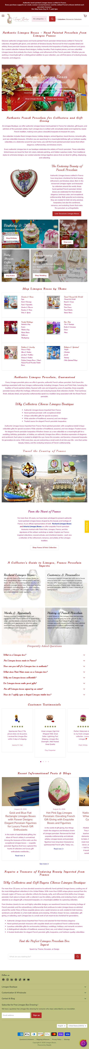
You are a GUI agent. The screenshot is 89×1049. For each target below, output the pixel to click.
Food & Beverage (26, 302)
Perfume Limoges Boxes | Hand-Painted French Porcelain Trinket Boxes (31, 362)
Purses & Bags (25, 349)
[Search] (52, 19)
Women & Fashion (26, 358)
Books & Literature (70, 327)
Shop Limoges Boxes (33, 99)
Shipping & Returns (42, 1039)
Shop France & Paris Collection (44, 547)
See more (43, 864)
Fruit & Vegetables (26, 305)
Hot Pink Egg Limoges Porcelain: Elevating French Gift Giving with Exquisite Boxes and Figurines (59, 818)
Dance (66, 330)
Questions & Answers (26, 1039)
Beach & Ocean (69, 302)
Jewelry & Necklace (27, 355)
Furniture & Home (26, 310)
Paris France (68, 307)
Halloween (24, 335)
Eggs (22, 299)
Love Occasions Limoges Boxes (67, 214)
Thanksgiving (25, 338)
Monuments (67, 305)
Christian (67, 352)
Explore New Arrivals (56, 99)
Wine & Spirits (25, 313)
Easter (23, 327)
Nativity (66, 358)
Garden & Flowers (27, 307)
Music (66, 332)
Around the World (69, 299)
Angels (66, 349)
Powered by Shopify (44, 1045)
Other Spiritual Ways (70, 360)
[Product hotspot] (23, 466)
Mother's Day (25, 330)
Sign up (36, 1015)
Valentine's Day (25, 324)
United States (68, 313)
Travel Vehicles (68, 310)
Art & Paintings (69, 324)
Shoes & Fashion (26, 352)
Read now (19, 855)
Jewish (66, 355)
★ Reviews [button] (87, 526)
